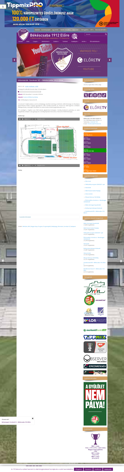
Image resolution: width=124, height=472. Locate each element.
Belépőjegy (54, 226)
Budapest (73, 226)
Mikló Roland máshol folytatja (92, 191)
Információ (60, 226)
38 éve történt (89, 194)
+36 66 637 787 (94, 122)
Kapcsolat (75, 30)
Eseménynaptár (45, 30)
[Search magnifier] (105, 34)
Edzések (37, 30)
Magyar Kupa (34, 226)
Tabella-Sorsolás (65, 30)
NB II (29, 226)
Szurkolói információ (25, 217)
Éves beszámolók (101, 30)
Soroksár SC (67, 226)
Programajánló (47, 226)
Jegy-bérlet (55, 30)
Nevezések (88, 187)
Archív (27, 86)
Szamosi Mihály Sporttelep (30, 97)
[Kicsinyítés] (32, 119)
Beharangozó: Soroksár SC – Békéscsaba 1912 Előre (16, 422)
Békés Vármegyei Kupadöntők (93, 205)
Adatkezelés (107, 469)
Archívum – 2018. (33, 86)
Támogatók (85, 30)
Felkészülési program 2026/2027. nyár (95, 184)
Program (40, 226)
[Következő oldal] (22, 119)
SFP (92, 30)
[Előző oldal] (19, 119)
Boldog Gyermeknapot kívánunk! (93, 208)
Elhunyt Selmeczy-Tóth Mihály (92, 197)
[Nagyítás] (35, 119)
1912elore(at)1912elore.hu (94, 124)
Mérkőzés (25, 226)
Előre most (88, 181)
